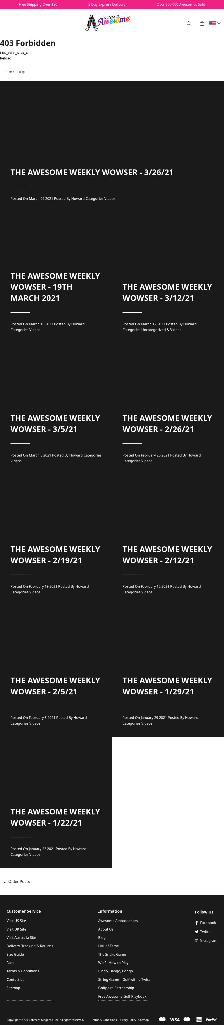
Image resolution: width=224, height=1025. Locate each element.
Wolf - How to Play (113, 962)
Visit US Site (16, 920)
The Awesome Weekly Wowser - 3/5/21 (55, 423)
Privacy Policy (127, 1020)
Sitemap (13, 987)
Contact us (15, 979)
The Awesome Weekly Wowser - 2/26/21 (167, 423)
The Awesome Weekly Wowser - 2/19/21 (55, 554)
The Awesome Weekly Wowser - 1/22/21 (55, 817)
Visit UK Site (16, 929)
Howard (78, 198)
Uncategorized (153, 329)
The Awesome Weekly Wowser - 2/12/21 (167, 554)
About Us (106, 929)
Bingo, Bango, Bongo (115, 971)
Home (11, 72)
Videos (110, 198)
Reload (5, 58)
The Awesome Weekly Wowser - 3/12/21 (167, 292)
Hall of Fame (108, 945)
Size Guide (15, 954)
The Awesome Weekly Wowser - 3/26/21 (92, 172)
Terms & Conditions (23, 971)
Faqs (10, 962)
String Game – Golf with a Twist (124, 979)
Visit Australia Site (21, 937)
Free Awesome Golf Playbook (122, 996)
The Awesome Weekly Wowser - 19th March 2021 (55, 286)
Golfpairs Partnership (116, 987)
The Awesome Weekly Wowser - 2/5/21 (55, 686)
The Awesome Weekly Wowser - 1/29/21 (167, 686)
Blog (21, 72)
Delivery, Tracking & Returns (30, 945)
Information (110, 911)
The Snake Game (112, 954)
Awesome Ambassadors (118, 920)
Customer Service (24, 911)
